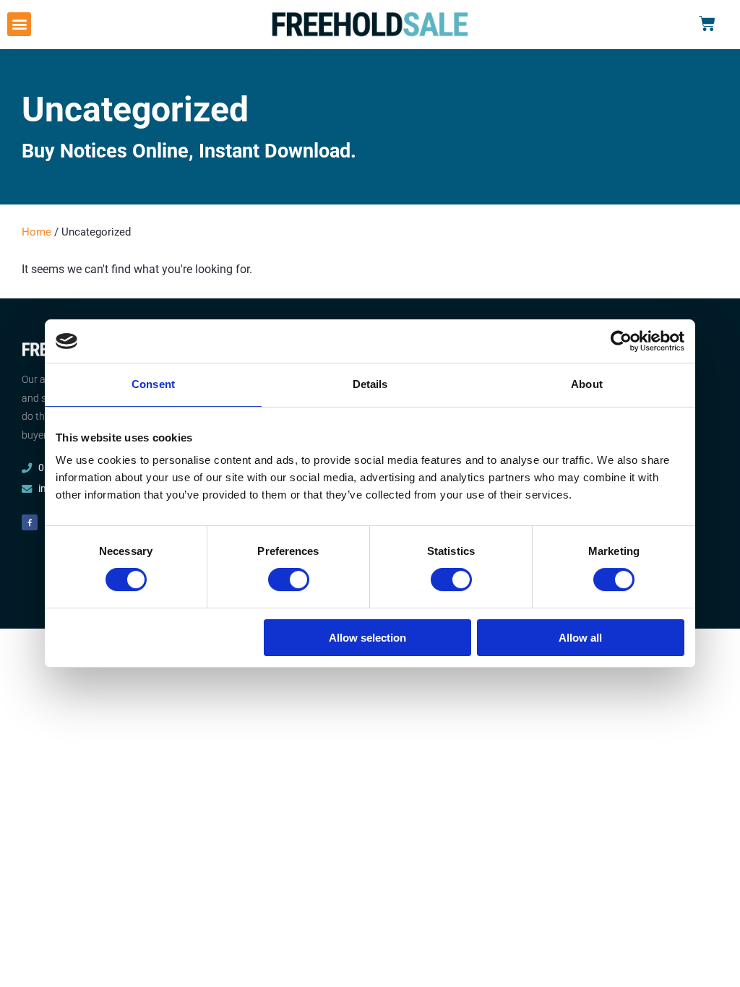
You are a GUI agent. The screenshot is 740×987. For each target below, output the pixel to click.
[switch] (288, 579)
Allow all (580, 638)
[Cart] (707, 24)
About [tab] (587, 384)
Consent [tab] (153, 384)
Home (36, 231)
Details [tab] (370, 384)
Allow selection (367, 638)
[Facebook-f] (30, 522)
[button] (19, 24)
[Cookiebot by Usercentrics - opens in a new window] (621, 341)
